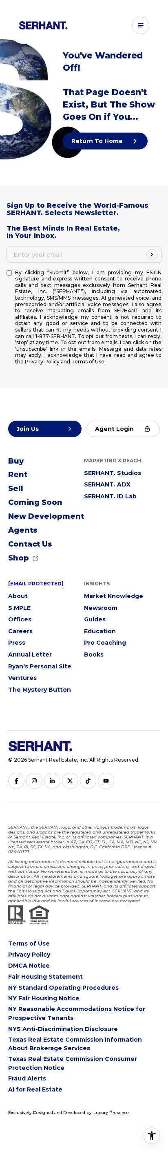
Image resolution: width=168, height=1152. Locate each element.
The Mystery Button (39, 689)
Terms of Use (87, 362)
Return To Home (97, 140)
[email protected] (36, 583)
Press (16, 642)
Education (100, 631)
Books (94, 654)
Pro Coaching (105, 642)
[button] (30, 544)
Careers (20, 631)
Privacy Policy (42, 362)
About (18, 596)
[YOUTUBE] (106, 781)
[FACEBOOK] (16, 781)
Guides (95, 619)
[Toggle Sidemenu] (140, 25)
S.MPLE (19, 608)
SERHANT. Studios (112, 473)
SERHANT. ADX (107, 484)
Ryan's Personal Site (39, 666)
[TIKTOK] (88, 781)
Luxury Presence (111, 1112)
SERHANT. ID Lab (110, 496)
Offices (19, 619)
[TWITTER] (70, 781)
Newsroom (100, 608)
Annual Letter (30, 654)
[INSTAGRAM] (34, 781)
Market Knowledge (113, 596)
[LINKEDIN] (52, 781)
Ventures (22, 677)
